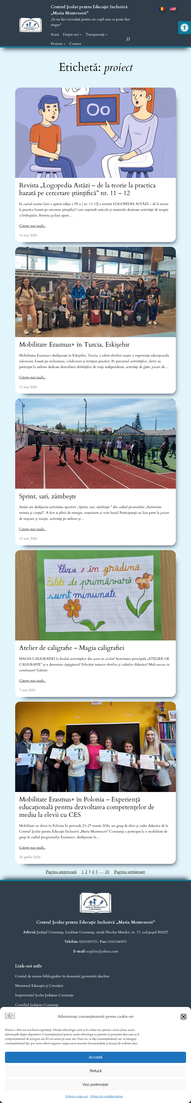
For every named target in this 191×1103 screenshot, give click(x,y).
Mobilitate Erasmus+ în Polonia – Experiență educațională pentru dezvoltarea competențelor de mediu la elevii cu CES (86, 807)
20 (107, 872)
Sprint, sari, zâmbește (47, 496)
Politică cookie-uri (77, 1096)
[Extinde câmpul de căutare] (128, 39)
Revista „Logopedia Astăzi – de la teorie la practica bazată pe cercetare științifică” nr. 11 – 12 (87, 189)
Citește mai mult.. (32, 225)
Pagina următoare (129, 872)
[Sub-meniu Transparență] (106, 34)
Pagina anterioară (61, 872)
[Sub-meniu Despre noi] (81, 34)
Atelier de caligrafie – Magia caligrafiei (71, 648)
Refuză (95, 1071)
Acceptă (95, 1057)
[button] (184, 27)
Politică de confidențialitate (106, 1096)
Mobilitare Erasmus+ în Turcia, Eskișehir (74, 345)
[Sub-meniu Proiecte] (64, 44)
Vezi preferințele (95, 1084)
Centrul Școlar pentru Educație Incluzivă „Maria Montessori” (95, 922)
